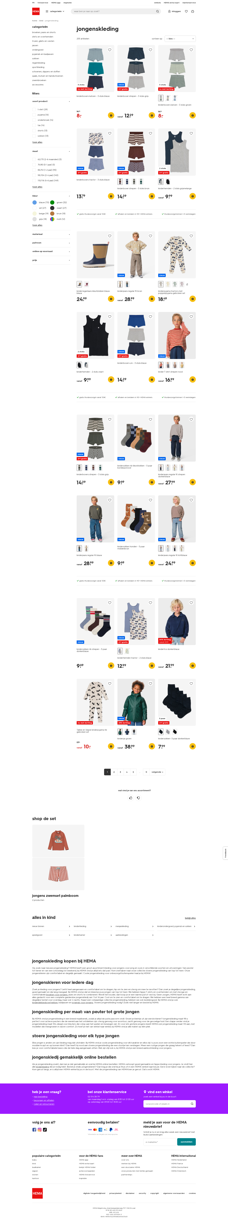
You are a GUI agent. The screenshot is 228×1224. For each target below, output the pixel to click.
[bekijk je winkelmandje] (192, 11)
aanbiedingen (122, 935)
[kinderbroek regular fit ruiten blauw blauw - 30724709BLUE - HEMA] (167, 468)
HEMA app (83, 1160)
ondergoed (37, 49)
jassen (35, 45)
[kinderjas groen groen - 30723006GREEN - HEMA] (120, 732)
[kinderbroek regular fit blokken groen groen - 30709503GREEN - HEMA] (174, 468)
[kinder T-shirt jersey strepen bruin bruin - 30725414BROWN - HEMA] (174, 365)
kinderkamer (79, 935)
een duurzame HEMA (130, 1167)
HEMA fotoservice (87, 1175)
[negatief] (138, 798)
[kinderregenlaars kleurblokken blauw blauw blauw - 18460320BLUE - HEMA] (79, 284)
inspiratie (83, 1178)
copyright (154, 1193)
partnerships (126, 1175)
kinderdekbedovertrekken (45, 1002)
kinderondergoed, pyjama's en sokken (174, 926)
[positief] (131, 798)
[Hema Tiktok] (45, 1130)
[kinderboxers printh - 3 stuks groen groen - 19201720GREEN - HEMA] (141, 182)
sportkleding (38, 67)
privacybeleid (115, 1193)
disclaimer (130, 1193)
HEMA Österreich (178, 1171)
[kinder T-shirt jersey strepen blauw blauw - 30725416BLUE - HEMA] (167, 365)
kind (41, 21)
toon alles (37, 142)
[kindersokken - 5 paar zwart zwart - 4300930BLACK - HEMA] (174, 732)
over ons (125, 1160)
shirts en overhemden (42, 36)
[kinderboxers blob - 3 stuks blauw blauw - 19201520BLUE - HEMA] (127, 182)
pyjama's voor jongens (82, 1002)
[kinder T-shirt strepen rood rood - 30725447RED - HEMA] (160, 365)
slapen (35, 1171)
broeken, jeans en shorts (44, 32)
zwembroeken (39, 80)
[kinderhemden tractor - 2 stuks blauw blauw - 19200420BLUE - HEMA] (120, 651)
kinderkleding (80, 926)
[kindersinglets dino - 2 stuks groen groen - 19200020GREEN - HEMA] (127, 651)
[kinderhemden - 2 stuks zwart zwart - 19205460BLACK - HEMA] (167, 182)
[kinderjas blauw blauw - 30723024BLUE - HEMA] (127, 732)
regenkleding (38, 63)
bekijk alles (190, 918)
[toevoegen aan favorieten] (109, 50)
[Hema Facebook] (34, 1130)
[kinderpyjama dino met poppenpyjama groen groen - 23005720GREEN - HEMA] (174, 284)
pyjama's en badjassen (43, 54)
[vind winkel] (192, 1104)
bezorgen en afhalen (44, 1100)
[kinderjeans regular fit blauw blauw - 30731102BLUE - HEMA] (127, 284)
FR (33, 3)
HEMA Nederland (178, 1160)
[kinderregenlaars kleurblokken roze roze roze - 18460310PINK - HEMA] (86, 284)
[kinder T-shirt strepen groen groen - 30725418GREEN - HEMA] (181, 365)
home (34, 21)
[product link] (95, 68)
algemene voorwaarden (174, 1193)
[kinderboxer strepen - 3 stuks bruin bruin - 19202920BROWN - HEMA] (120, 182)
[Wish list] (186, 11)
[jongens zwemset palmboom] (58, 863)
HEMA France (177, 1163)
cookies (192, 1193)
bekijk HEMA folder (87, 1167)
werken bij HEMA (128, 1163)
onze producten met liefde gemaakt (137, 1171)
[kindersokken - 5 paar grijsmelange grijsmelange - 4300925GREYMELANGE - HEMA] (167, 732)
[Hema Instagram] (39, 1130)
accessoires (38, 84)
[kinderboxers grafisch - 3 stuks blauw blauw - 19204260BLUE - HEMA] (174, 98)
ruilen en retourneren (44, 1104)
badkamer (36, 1167)
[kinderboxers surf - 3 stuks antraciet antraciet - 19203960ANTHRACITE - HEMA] (167, 98)
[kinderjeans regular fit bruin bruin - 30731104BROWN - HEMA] (120, 284)
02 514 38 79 (94, 1096)
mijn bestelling (40, 1096)
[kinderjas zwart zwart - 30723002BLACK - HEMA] (134, 732)
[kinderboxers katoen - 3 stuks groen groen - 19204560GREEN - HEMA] (160, 98)
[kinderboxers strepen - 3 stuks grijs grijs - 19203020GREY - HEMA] (134, 182)
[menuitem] (33, 3)
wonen (35, 1175)
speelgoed (37, 935)
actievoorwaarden (87, 1171)
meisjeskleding (122, 926)
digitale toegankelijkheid (94, 1193)
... (139, 772)
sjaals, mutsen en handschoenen (47, 76)
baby (34, 1160)
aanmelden (186, 1142)
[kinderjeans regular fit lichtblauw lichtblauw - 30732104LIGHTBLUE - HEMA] (181, 468)
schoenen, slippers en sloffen (46, 71)
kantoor (35, 1178)
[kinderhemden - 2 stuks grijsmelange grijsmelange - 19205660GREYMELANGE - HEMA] (160, 182)
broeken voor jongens (57, 994)
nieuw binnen (38, 926)
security (142, 1193)
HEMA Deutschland (179, 1167)
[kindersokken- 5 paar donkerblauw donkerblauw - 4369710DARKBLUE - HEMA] (160, 732)
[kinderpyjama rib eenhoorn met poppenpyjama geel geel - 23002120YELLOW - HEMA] (167, 284)
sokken (35, 58)
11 (146, 772)
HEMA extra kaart (86, 1163)
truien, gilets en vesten (43, 41)
